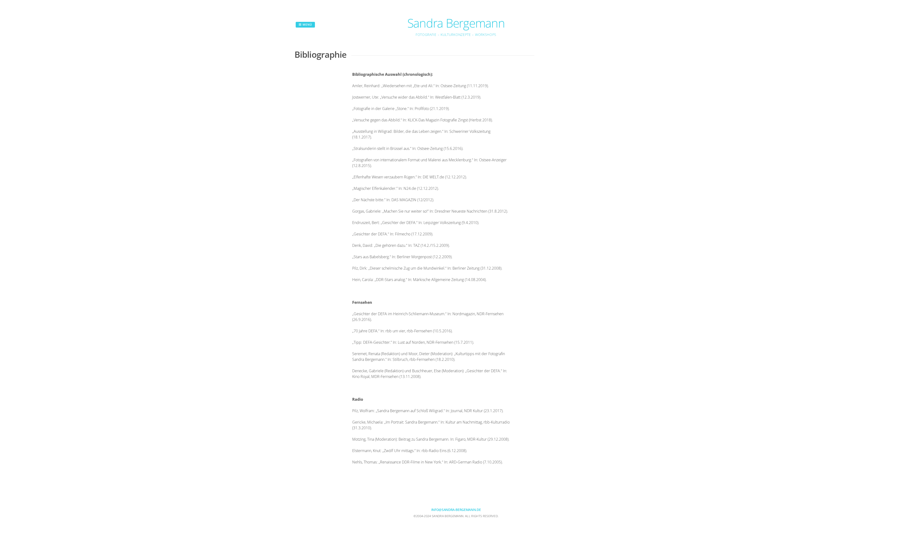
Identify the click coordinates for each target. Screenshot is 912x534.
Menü (307, 25)
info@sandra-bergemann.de (456, 509)
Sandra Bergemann (456, 23)
